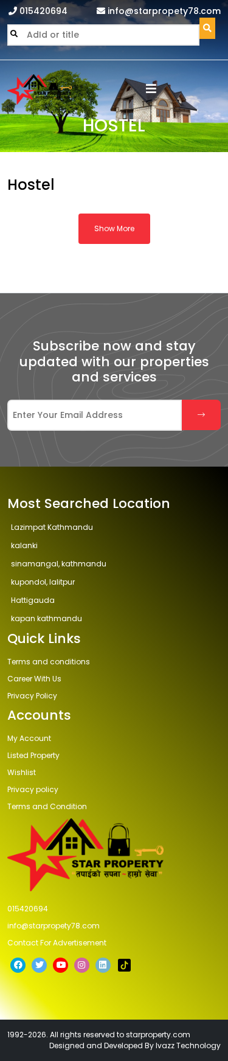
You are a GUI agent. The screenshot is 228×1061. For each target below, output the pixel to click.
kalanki (24, 545)
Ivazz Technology (188, 1045)
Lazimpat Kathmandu (52, 527)
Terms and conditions (48, 661)
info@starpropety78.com (163, 11)
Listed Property (33, 755)
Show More (114, 228)
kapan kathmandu (46, 618)
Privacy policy (32, 789)
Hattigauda (33, 600)
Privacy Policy (32, 696)
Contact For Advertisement (56, 943)
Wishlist (21, 772)
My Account (29, 738)
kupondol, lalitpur (43, 582)
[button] (151, 90)
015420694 (42, 11)
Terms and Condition (47, 806)
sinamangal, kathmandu (58, 563)
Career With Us (34, 678)
